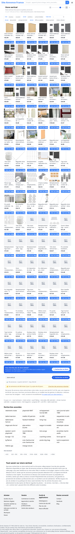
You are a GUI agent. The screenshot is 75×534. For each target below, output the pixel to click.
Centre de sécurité (44, 503)
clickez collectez (61, 20)
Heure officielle (43, 508)
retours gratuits (50, 20)
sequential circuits (63, 416)
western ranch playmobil (10, 432)
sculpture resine (16, 402)
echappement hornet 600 (44, 412)
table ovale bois (52, 402)
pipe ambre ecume (26, 426)
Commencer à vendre (28, 499)
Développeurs (43, 501)
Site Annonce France (12, 2)
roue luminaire (17, 400)
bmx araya (43, 431)
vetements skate (11, 411)
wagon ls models (45, 425)
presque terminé (23, 20)
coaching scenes (45, 437)
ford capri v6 (61, 437)
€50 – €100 (23, 454)
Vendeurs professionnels (25, 504)
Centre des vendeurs (27, 508)
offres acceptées (39, 20)
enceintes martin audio (62, 432)
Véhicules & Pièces (15, 12)
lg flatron (8, 440)
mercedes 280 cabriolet (48, 400)
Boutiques (7, 512)
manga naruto (27, 446)
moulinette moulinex (60, 421)
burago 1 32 (9, 437)
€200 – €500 (43, 454)
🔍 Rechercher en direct (60, 377)
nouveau (11, 17)
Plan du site (42, 506)
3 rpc (24, 437)
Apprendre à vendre (27, 501)
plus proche (13, 20)
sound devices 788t (27, 432)
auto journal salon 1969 (63, 412)
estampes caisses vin (63, 426)
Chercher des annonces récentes (58, 386)
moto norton (27, 400)
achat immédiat (39, 17)
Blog (58, 504)
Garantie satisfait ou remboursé (10, 504)
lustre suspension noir (63, 441)
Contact (59, 499)
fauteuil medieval (28, 420)
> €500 (53, 454)
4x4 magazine (26, 402)
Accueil (7, 12)
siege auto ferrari (11, 425)
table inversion (10, 416)
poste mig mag (45, 440)
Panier (6, 515)
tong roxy (43, 420)
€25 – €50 (14, 454)
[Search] (67, 2)
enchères (30, 17)
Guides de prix (8, 499)
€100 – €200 (33, 454)
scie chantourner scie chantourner (28, 441)
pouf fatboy (35, 400)
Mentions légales (9, 501)
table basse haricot (9, 421)
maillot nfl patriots (28, 416)
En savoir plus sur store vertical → (52, 394)
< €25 (6, 454)
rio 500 (42, 416)
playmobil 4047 (27, 411)
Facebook (59, 501)
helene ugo (9, 446)
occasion (18, 17)
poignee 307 (36, 402)
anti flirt (43, 402)
